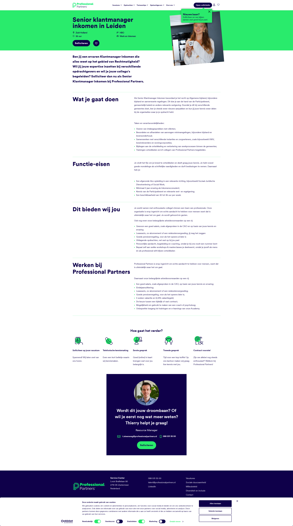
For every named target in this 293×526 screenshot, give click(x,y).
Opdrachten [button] (128, 5)
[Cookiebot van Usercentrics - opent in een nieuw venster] (67, 521)
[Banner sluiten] (237, 501)
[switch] (119, 521)
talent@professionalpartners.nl (162, 482)
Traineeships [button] (142, 5)
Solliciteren (81, 43)
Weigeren (215, 518)
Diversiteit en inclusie (195, 490)
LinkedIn (152, 486)
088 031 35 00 (154, 478)
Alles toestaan (215, 503)
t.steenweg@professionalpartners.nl (139, 436)
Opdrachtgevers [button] (156, 5)
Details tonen (175, 521)
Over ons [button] (169, 5)
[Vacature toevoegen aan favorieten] (96, 43)
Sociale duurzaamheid (196, 482)
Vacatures (190, 478)
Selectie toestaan (215, 511)
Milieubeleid (191, 486)
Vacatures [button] (116, 5)
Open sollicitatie (203, 5)
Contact (189, 495)
